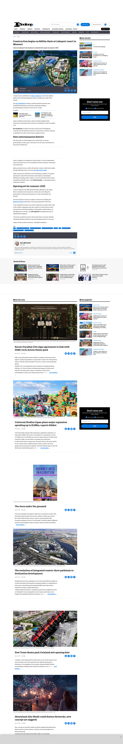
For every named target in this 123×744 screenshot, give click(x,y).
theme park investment (47, 228)
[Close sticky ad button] (121, 737)
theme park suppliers (18, 230)
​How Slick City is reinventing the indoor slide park (25, 115)
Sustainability (95, 32)
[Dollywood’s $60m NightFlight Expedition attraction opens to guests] (20, 277)
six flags (95, 52)
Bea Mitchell (23, 88)
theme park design (29, 230)
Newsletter (105, 28)
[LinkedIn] (74, 253)
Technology (55, 32)
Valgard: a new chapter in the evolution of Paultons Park (100, 73)
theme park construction (23, 228)
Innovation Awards (57, 29)
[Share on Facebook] (75, 90)
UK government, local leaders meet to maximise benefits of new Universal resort (35, 267)
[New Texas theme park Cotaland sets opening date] (45, 628)
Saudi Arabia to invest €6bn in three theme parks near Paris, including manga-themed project (67, 276)
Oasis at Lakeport (36, 96)
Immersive (81, 32)
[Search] (78, 24)
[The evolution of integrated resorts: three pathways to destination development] (45, 546)
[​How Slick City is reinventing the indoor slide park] (15, 114)
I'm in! (94, 117)
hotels (55, 228)
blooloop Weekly (100, 108)
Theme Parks (25, 32)
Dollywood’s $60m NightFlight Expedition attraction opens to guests (35, 276)
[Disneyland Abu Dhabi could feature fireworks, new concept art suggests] (45, 692)
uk (93, 44)
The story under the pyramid (30, 506)
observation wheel (41, 170)
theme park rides (66, 228)
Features (22, 29)
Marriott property (18, 201)
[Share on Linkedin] (65, 90)
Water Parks (34, 32)
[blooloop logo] (23, 24)
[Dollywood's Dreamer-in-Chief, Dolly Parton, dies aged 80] (85, 63)
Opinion (29, 29)
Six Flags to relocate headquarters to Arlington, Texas (100, 55)
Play (87, 32)
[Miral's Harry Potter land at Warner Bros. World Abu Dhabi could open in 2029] (52, 267)
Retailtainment (66, 32)
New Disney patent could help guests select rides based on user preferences (99, 266)
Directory (37, 29)
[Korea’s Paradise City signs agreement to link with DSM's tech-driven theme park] (45, 322)
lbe (60, 228)
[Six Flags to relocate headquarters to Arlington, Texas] (85, 54)
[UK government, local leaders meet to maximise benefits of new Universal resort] (20, 267)
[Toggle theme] (105, 25)
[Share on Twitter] (68, 90)
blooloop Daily (91, 108)
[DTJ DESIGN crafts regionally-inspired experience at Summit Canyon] (37, 114)
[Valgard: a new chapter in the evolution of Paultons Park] (85, 72)
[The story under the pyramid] (45, 482)
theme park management (98, 349)
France (95, 331)
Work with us (85, 24)
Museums (16, 32)
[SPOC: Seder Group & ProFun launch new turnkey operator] (84, 277)
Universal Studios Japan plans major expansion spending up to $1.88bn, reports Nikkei (99, 327)
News (16, 29)
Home (14, 36)
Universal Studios (97, 322)
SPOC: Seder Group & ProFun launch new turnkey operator (100, 276)
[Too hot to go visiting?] (85, 45)
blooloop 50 (46, 29)
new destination (20, 103)
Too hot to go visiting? (99, 46)
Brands (74, 32)
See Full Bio (18, 252)
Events (75, 29)
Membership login (97, 24)
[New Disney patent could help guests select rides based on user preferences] (84, 267)
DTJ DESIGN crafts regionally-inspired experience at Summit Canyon (47, 115)
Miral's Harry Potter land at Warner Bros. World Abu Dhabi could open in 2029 (67, 266)
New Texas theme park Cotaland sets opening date (42, 652)
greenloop (69, 29)
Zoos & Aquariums (45, 32)
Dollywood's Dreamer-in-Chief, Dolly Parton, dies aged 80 (100, 64)
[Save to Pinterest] (72, 90)
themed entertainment (35, 228)
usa (14, 228)
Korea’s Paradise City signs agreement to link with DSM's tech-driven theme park (42, 348)
